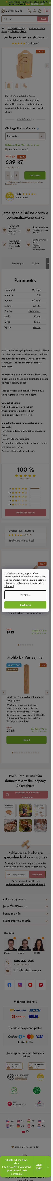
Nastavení (25, 594)
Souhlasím (25, 605)
